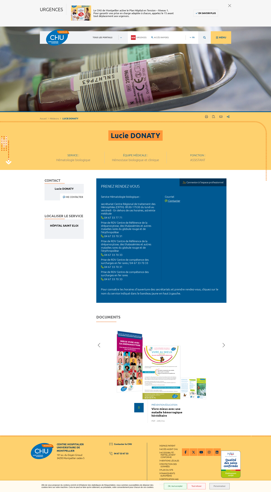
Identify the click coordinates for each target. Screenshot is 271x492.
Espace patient (168, 446)
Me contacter (74, 197)
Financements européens (168, 474)
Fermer (229, 5)
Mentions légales (170, 460)
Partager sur (228, 117)
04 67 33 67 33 (121, 453)
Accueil (43, 118)
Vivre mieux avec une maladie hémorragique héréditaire (166, 412)
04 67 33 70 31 (113, 236)
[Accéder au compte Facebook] (185, 452)
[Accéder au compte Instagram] (209, 452)
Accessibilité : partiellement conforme (168, 454)
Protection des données (169, 465)
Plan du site (167, 470)
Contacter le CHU (123, 444)
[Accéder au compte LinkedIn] (217, 452)
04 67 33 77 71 (113, 217)
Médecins (54, 118)
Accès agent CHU (169, 449)
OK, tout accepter (175, 486)
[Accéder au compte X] (193, 452)
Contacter (174, 200)
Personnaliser (220, 486)
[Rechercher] (204, 37)
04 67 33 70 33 (113, 254)
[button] (100, 345)
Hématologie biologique (73, 160)
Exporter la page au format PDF (213, 117)
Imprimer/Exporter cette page (206, 117)
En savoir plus (207, 13)
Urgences (141, 37)
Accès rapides (161, 37)
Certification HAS (169, 479)
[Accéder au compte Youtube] (201, 452)
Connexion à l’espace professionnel (204, 182)
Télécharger (139, 407)
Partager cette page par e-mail (220, 117)
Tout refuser (196, 486)
